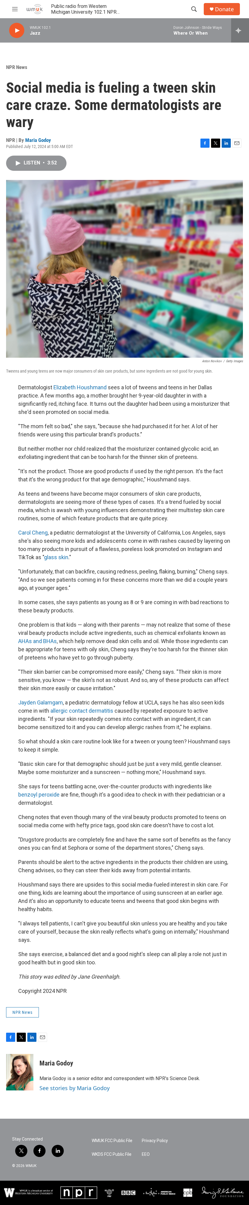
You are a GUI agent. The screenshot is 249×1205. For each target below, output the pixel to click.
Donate (224, 9)
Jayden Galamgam (40, 702)
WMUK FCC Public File (112, 1140)
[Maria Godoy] (19, 1072)
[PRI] (109, 1192)
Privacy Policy (155, 1140)
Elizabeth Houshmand (80, 387)
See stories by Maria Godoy (74, 1088)
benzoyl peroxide (39, 794)
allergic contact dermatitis (81, 711)
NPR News (16, 67)
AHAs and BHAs (37, 641)
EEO (146, 1154)
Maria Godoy (38, 140)
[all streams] (240, 30)
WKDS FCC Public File (111, 1154)
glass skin (56, 557)
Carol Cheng (33, 532)
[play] (17, 30)
